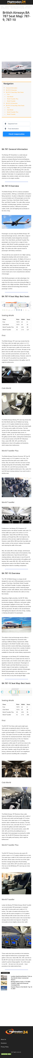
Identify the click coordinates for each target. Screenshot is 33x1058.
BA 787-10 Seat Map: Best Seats (15, 105)
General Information (11, 88)
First (8, 94)
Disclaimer (4, 1043)
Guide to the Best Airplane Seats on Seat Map (14, 6)
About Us (3, 1039)
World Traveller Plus (12, 99)
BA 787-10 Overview (11, 103)
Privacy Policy (5, 1047)
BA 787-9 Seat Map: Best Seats (15, 92)
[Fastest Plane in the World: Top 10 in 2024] (4, 988)
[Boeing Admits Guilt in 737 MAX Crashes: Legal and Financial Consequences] (4, 983)
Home (2, 6)
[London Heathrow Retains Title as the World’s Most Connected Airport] (4, 977)
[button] (30, 2)
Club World (10, 96)
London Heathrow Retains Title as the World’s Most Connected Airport (21, 978)
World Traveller (11, 101)
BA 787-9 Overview (11, 90)
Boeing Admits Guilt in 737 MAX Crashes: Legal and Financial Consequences (20, 983)
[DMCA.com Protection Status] (16, 1054)
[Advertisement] (16, 41)
